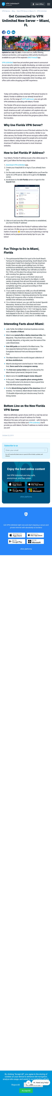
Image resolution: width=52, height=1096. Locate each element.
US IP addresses (28, 99)
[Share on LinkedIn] (13, 32)
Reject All (15, 1085)
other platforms (26, 497)
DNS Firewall (32, 58)
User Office (39, 4)
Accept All (26, 1091)
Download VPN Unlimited (15, 165)
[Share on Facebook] (4, 32)
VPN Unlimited (7, 63)
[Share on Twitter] (8, 32)
